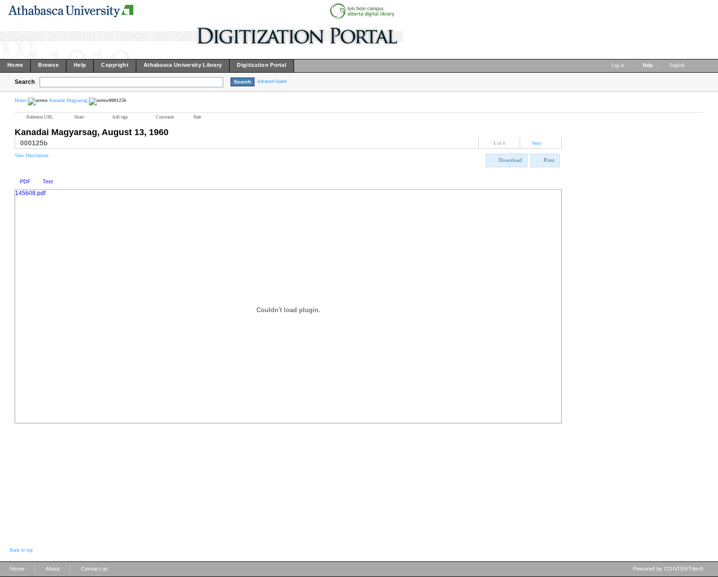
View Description (31, 155)
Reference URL (39, 116)
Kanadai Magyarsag (68, 100)
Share (79, 116)
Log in (617, 65)
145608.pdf (30, 193)
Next (536, 143)
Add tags (119, 116)
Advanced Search (272, 81)
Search (25, 82)
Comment (165, 116)
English (678, 65)
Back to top (21, 550)
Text (47, 181)
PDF (25, 181)
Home (20, 100)
